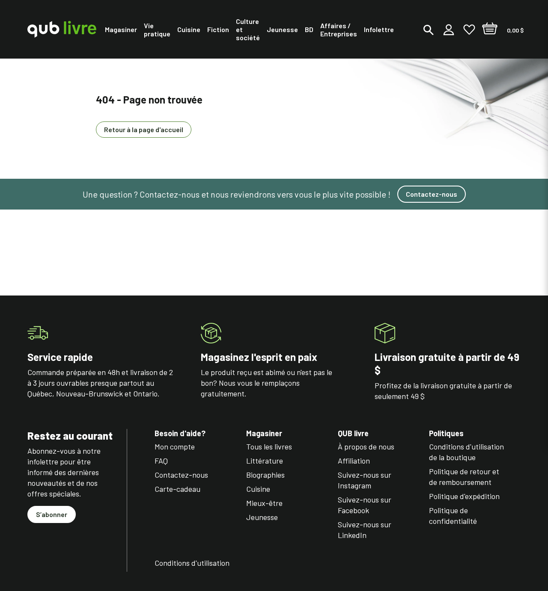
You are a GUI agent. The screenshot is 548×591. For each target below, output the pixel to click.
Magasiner (264, 433)
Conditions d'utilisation (192, 562)
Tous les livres (269, 446)
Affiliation (354, 460)
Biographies (265, 474)
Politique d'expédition (464, 496)
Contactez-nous (431, 194)
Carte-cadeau (177, 488)
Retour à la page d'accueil (143, 129)
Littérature (264, 460)
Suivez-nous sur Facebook (364, 505)
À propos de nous (366, 446)
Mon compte (175, 446)
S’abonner (51, 514)
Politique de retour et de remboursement (464, 477)
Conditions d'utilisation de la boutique (466, 452)
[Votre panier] (490, 29)
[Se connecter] (448, 29)
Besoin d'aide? (180, 433)
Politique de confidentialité (453, 515)
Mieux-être (264, 503)
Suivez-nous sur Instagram (364, 480)
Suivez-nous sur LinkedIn (364, 530)
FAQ (161, 460)
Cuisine (258, 488)
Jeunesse (262, 517)
